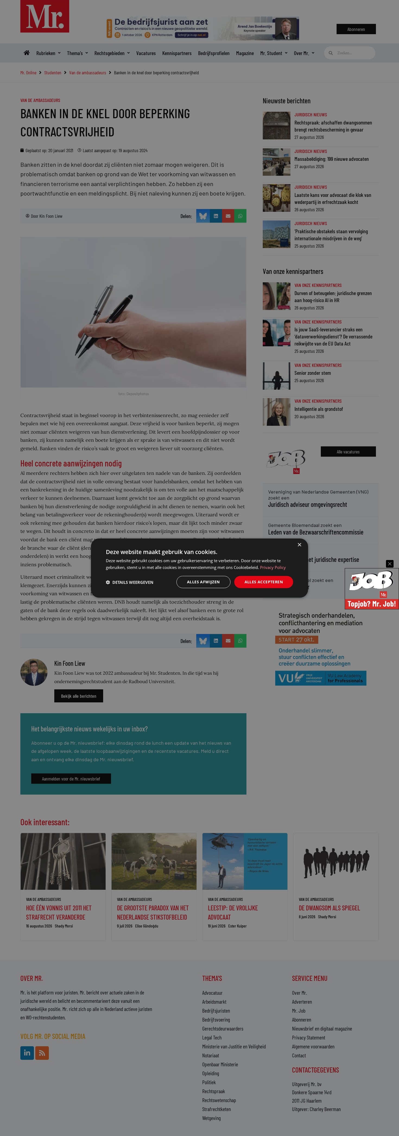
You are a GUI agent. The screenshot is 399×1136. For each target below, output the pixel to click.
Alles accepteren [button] (264, 581)
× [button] (299, 545)
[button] (129, 582)
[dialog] (199, 568)
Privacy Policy (273, 567)
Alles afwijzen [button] (203, 581)
